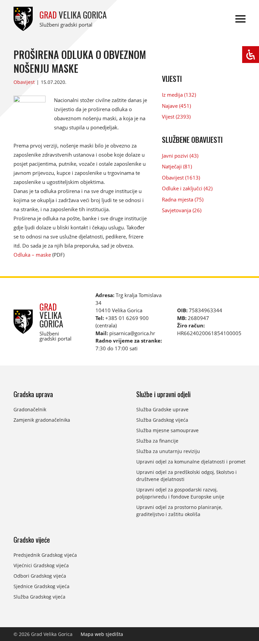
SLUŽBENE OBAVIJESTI (192, 139)
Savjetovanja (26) (181, 210)
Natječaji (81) (177, 166)
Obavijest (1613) (181, 177)
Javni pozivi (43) (180, 155)
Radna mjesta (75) (182, 199)
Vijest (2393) (176, 116)
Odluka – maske (32, 254)
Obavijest (24, 82)
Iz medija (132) (179, 94)
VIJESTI (172, 78)
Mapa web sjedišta (102, 634)
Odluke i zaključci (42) (187, 188)
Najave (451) (176, 105)
